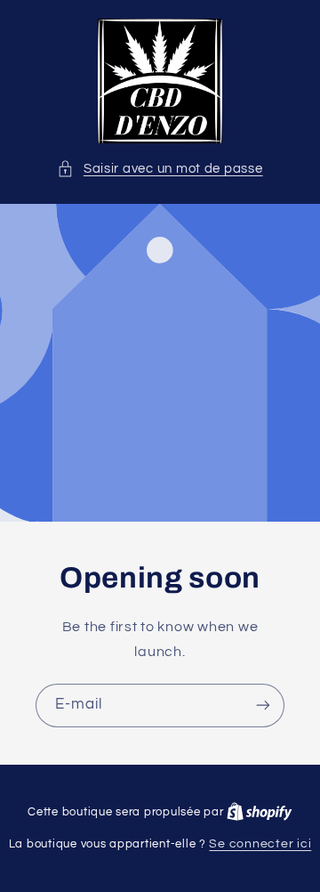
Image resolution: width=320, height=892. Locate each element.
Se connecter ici (260, 844)
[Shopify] (259, 812)
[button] (159, 169)
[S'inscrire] (263, 705)
